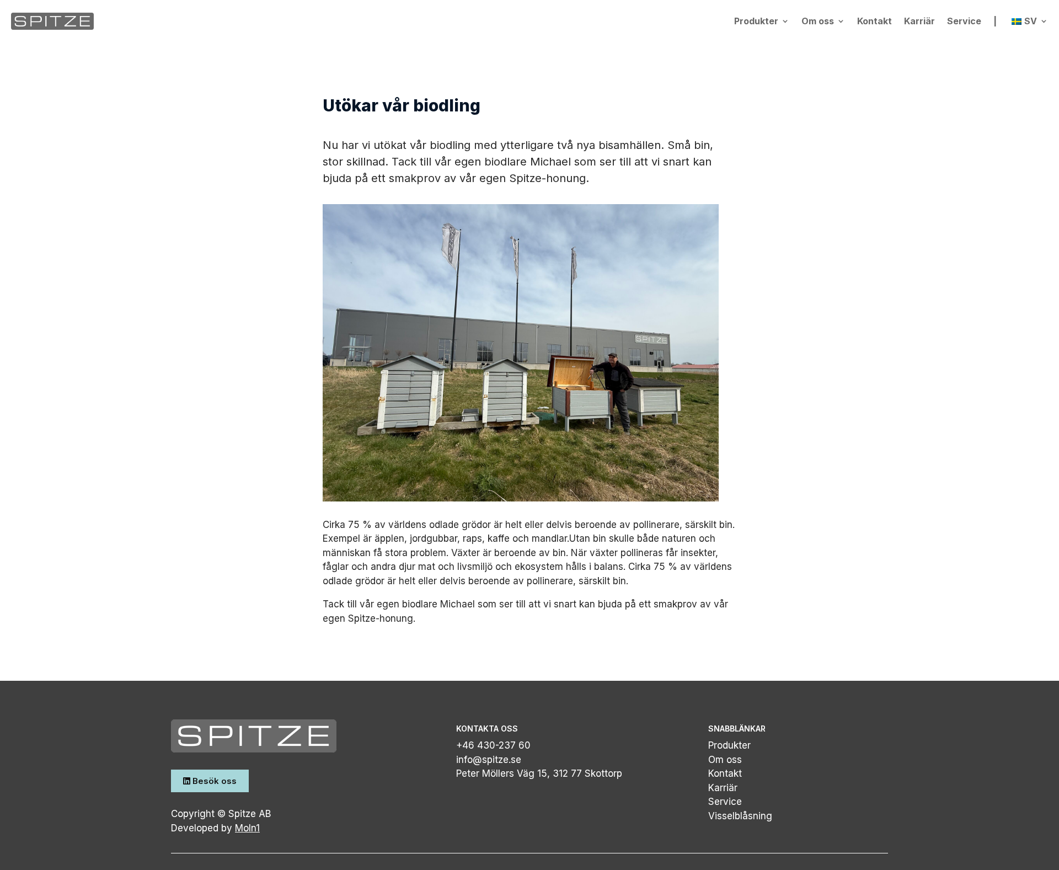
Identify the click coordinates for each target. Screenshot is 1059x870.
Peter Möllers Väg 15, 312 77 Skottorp (539, 773)
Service (964, 20)
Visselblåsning (740, 815)
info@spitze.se (488, 759)
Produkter (756, 20)
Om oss (817, 20)
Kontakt (874, 20)
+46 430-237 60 (493, 745)
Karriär (919, 20)
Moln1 (247, 828)
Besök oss (213, 781)
